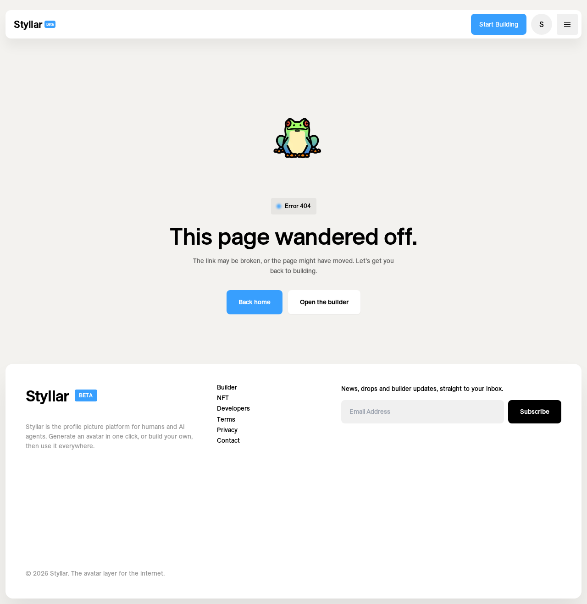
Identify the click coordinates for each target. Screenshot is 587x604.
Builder (227, 387)
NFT (223, 398)
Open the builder (324, 302)
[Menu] (567, 24)
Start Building (498, 24)
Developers (233, 408)
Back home (254, 302)
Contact (228, 440)
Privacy (227, 430)
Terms (226, 419)
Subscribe (534, 411)
